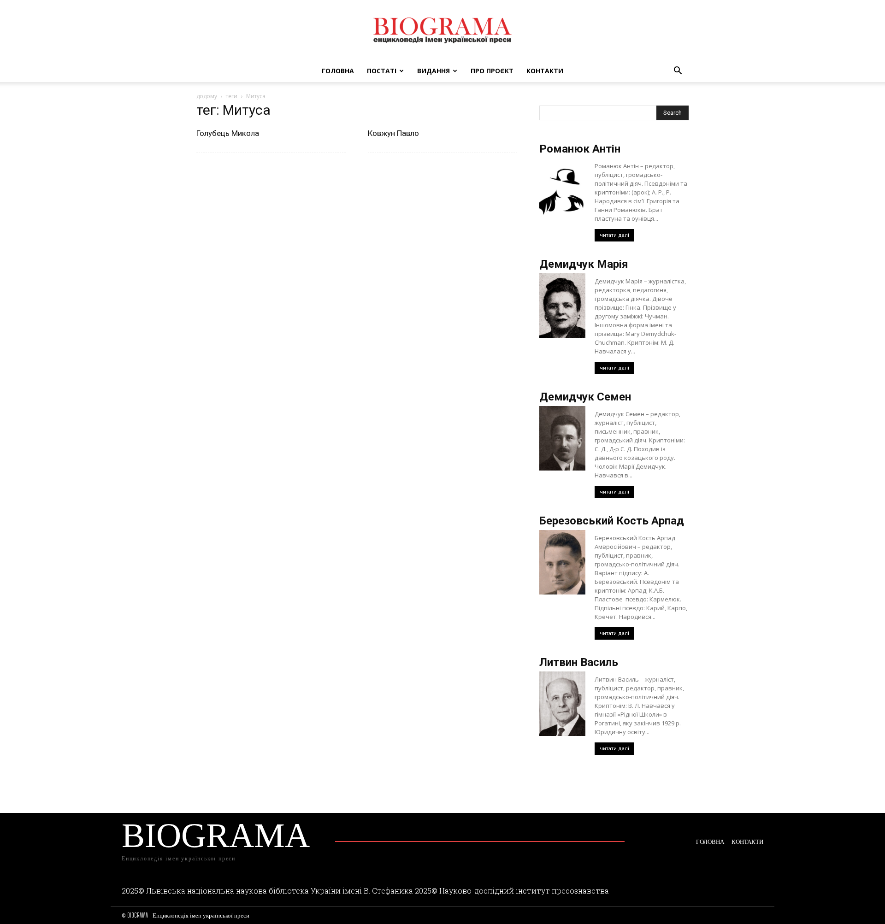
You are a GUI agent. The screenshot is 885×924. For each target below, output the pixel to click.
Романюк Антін (579, 148)
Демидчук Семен (585, 396)
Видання (433, 70)
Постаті (381, 70)
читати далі (614, 235)
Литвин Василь (578, 662)
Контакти (544, 70)
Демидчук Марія (583, 264)
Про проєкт (492, 70)
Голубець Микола (227, 133)
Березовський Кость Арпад (611, 520)
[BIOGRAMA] (442, 30)
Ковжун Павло (393, 133)
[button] (678, 71)
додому (206, 96)
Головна (338, 70)
